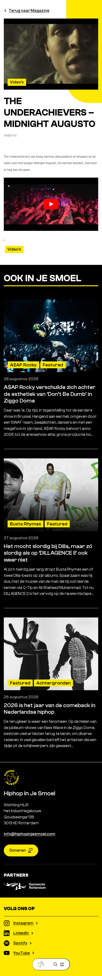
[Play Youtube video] (51, 204)
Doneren (17, 850)
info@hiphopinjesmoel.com (29, 834)
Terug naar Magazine (29, 10)
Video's (17, 82)
